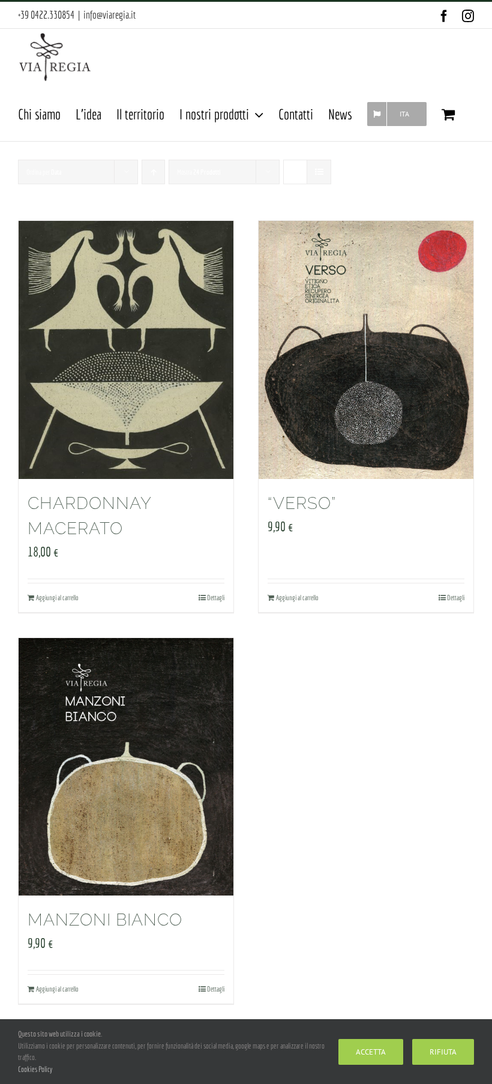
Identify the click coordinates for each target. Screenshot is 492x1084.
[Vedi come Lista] (319, 172)
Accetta (371, 1052)
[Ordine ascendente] (153, 172)
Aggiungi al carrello (57, 597)
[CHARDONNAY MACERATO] (126, 350)
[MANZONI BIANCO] (126, 767)
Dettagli (215, 597)
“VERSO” (302, 503)
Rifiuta (443, 1052)
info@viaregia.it (109, 14)
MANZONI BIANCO (105, 920)
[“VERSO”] (366, 350)
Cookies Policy (35, 1069)
